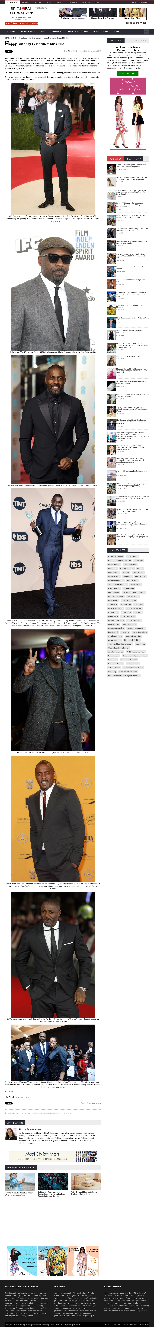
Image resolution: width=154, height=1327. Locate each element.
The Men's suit (73, 31)
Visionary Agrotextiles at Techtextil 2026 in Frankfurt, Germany (132, 395)
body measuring (133, 664)
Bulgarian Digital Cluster (72, 1325)
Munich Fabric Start (140, 632)
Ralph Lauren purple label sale (119, 560)
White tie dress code (134, 608)
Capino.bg (112, 672)
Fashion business (28, 31)
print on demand (114, 640)
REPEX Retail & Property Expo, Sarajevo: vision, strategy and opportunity (131, 485)
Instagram (141, 23)
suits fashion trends (115, 652)
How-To (44, 31)
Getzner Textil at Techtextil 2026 (128, 356)
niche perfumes (114, 668)
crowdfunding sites (115, 636)
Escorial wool (113, 632)
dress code (112, 568)
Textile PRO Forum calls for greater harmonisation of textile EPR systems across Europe (130, 205)
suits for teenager (126, 568)
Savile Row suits (133, 596)
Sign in (133, 2)
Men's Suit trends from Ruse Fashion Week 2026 (132, 319)
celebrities (53, 1113)
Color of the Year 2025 (129, 660)
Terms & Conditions (131, 1325)
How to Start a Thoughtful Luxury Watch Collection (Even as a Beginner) (131, 166)
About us (59, 2)
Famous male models (116, 628)
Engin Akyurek (129, 588)
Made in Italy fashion (132, 640)
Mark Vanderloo (114, 564)
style (24, 1113)
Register (144, 2)
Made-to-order (125, 1293)
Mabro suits (126, 612)
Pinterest (134, 23)
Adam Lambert (132, 556)
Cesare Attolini (113, 572)
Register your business (127, 73)
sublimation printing (133, 636)
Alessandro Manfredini (136, 628)
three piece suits (33, 1113)
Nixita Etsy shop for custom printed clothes (123, 676)
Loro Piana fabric (130, 564)
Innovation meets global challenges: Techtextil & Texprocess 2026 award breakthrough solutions (130, 460)
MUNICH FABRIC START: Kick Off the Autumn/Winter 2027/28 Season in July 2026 (131, 256)
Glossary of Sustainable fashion (120, 644)
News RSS (59, 1325)
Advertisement (72, 2)
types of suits (126, 604)
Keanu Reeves (113, 592)
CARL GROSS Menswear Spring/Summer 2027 (131, 281)
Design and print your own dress (135, 656)
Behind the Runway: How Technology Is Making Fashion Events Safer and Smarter (51, 1194)
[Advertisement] (53, 1219)
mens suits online (134, 620)
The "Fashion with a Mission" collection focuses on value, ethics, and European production (131, 422)
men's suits (24, 1293)
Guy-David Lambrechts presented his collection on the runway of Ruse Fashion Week (131, 409)
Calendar (37, 2)
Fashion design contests (135, 652)
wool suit (126, 572)
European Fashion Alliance (133, 668)
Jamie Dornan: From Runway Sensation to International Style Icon (132, 229)
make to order (140, 576)
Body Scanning (113, 624)
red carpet (16, 1113)
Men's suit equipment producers (76, 1300)
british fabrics (113, 600)
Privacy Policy (144, 1325)
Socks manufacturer (115, 664)
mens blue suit (132, 580)
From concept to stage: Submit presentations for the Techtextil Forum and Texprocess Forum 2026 (132, 524)
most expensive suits (116, 620)
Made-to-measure (111, 1293)
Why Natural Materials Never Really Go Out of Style (84, 1193)
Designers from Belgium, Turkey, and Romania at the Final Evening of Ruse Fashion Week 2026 (130, 447)
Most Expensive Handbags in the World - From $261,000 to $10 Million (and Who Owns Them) (131, 192)
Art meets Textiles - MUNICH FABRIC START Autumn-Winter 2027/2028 (130, 217)
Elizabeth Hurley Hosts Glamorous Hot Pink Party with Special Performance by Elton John (131, 371)
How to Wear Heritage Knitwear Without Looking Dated (19, 1194)
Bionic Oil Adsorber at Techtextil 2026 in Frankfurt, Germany (131, 383)
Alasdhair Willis (113, 576)
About (114, 1325)
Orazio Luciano (138, 572)
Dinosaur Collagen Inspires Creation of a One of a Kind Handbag (131, 242)
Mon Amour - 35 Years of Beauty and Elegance (130, 306)
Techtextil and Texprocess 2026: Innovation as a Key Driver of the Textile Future (132, 497)
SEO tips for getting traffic (117, 584)
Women (116, 31)
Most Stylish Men (100, 31)
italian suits (127, 576)
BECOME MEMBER (140, 40)
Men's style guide (19, 1295)
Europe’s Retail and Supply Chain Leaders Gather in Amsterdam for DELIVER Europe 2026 (132, 294)
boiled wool (139, 604)
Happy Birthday (65, 1113)
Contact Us (86, 2)
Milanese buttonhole (115, 580)
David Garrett (135, 584)
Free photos (112, 660)
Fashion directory (34, 1295)
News (86, 31)
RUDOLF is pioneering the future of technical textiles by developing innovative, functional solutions (132, 345)
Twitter (131, 23)
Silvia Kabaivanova (75, 51)
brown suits (139, 560)
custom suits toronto (115, 556)
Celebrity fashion (35, 38)
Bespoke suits (141, 1311)
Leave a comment (21, 1097)
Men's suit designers (69, 1295)
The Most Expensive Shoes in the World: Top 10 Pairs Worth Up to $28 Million (131, 178)
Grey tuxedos (113, 612)
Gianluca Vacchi (114, 588)
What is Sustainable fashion (118, 648)
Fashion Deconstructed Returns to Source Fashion (131, 268)
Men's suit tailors (79, 1293)
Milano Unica (113, 616)
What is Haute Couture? (128, 672)
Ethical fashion (113, 656)
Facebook (127, 23)
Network (97, 2)
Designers (11, 31)
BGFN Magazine (12, 2)
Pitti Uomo (138, 612)
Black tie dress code (115, 608)
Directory (25, 2)
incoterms (125, 632)
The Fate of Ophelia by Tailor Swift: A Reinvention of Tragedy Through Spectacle (132, 536)
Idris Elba (45, 1113)
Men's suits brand (129, 624)
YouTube (144, 23)
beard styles (140, 644)
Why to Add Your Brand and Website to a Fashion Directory (131, 472)
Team (120, 1325)
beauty (139, 568)
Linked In (137, 23)
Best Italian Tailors (128, 616)
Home (107, 1325)
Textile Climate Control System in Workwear (129, 332)
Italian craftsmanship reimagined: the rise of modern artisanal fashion (132, 510)
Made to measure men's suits (133, 592)
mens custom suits (129, 600)
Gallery (48, 2)
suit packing (112, 604)
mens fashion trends (116, 596)
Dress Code (56, 31)
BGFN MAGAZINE (10, 38)
